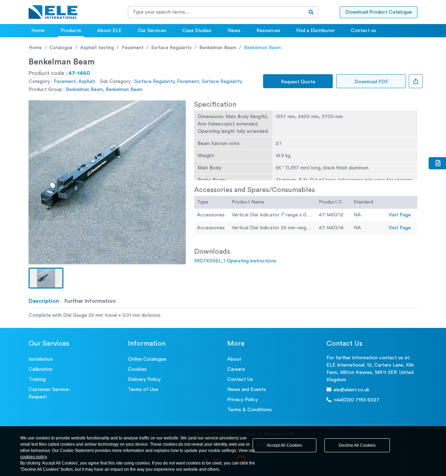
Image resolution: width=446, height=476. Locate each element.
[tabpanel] (223, 315)
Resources (268, 30)
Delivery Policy (144, 379)
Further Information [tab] (90, 301)
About (234, 359)
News (234, 30)
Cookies (137, 369)
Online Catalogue (147, 359)
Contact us (363, 30)
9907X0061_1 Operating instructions (235, 261)
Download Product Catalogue (378, 12)
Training (37, 379)
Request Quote (298, 81)
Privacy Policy (242, 399)
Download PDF (371, 81)
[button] (46, 278)
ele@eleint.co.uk (351, 389)
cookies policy (33, 456)
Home (38, 30)
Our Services (152, 30)
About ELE (109, 30)
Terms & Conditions (249, 409)
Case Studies (197, 30)
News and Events (246, 389)
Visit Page (400, 215)
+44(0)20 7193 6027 (356, 400)
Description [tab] (44, 301)
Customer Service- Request (50, 393)
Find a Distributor (315, 30)
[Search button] (311, 12)
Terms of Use (143, 389)
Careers (236, 369)
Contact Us (240, 379)
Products (71, 30)
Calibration (41, 369)
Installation (41, 359)
